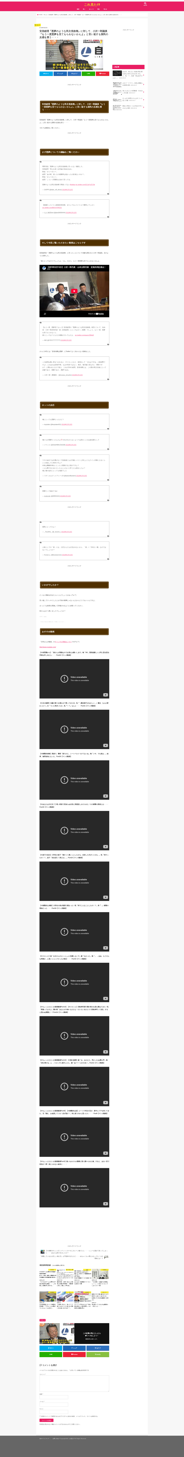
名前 (41, 1394)
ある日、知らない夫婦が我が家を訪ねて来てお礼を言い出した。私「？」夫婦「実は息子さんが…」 (128, 75)
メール (41, 1401)
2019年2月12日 (67, 190)
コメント (42, 1374)
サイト (41, 1409)
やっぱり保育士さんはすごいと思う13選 (132, 99)
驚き (99, 9)
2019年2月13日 (66, 340)
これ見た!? (92, 4)
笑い (84, 9)
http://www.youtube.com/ (47, 647)
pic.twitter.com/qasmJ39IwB (84, 335)
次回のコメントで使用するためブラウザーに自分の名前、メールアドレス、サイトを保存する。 (70, 1416)
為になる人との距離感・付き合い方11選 (132, 92)
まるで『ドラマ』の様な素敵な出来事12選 (132, 84)
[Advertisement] (74, 90)
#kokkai (72, 184)
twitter (45, 616)
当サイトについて (44, 1438)
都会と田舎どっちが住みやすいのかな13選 (132, 107)
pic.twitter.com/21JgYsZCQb (85, 184)
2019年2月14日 (77, 375)
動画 (78, 9)
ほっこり (91, 9)
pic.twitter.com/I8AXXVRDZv (52, 207)
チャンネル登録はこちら (63, 642)
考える (105, 9)
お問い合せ (56, 1438)
